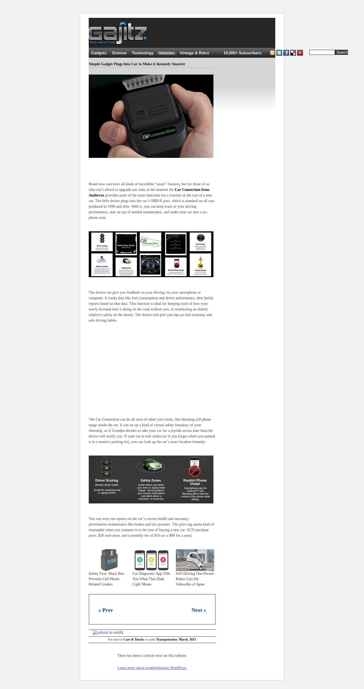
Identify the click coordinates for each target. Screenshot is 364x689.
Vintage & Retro (194, 53)
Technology (142, 53)
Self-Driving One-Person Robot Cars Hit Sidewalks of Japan (195, 579)
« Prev (105, 610)
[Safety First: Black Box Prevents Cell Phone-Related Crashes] (108, 560)
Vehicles (166, 53)
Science (119, 53)
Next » (199, 610)
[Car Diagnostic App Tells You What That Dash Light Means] (151, 560)
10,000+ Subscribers (242, 53)
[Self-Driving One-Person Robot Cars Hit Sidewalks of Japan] (195, 560)
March (183, 639)
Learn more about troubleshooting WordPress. (152, 668)
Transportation (166, 639)
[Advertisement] (251, 33)
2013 (192, 639)
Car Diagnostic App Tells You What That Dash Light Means (151, 579)
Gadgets (99, 53)
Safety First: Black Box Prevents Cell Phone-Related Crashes (106, 579)
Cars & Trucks (134, 639)
